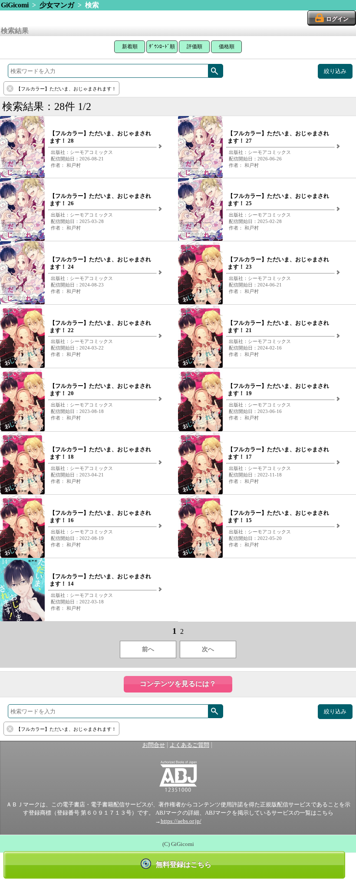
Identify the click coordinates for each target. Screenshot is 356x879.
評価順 (194, 46)
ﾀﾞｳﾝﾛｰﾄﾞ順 (162, 46)
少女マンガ (57, 5)
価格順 (226, 46)
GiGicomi (15, 5)
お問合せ (153, 745)
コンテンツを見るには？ (178, 683)
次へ (208, 649)
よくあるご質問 (189, 745)
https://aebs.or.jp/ (181, 821)
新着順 (130, 46)
